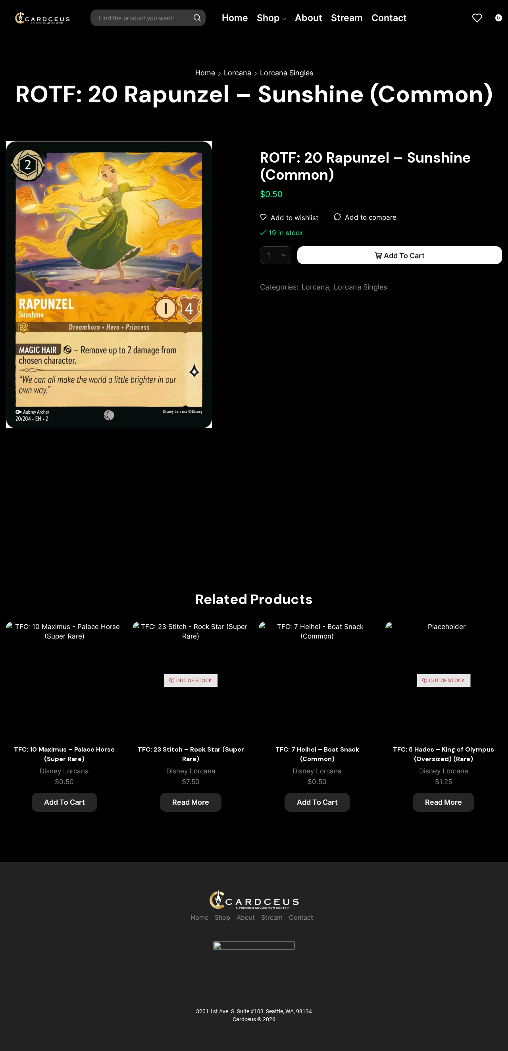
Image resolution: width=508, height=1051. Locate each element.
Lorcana (237, 73)
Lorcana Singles (286, 73)
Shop (268, 17)
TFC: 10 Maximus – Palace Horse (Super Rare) (64, 754)
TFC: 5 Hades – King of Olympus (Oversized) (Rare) (443, 754)
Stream (347, 17)
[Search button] (197, 18)
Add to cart (404, 255)
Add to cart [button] (108, 660)
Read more (190, 802)
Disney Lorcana (64, 771)
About (308, 17)
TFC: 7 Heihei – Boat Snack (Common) (317, 754)
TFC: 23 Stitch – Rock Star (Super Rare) (191, 754)
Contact (389, 17)
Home (235, 17)
